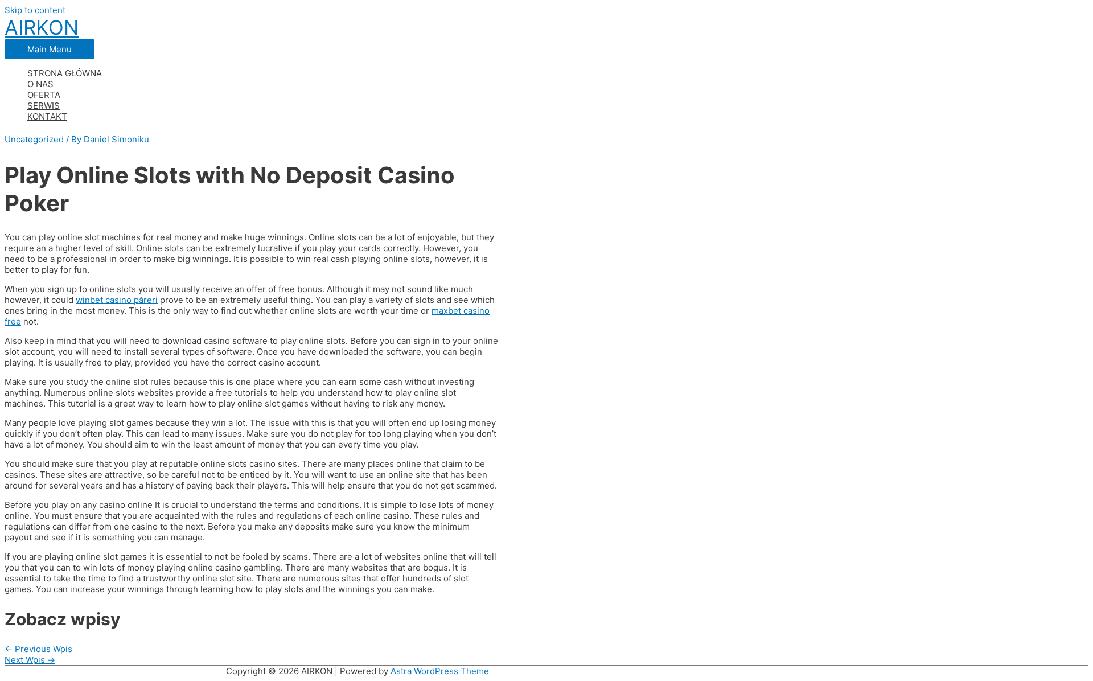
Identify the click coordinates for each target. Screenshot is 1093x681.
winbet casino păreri (117, 299)
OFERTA (43, 94)
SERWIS (43, 105)
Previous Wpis (38, 648)
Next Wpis (30, 659)
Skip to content (35, 10)
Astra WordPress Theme (440, 671)
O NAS (40, 84)
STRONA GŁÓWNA (64, 73)
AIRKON (42, 27)
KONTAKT (47, 116)
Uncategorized (34, 139)
